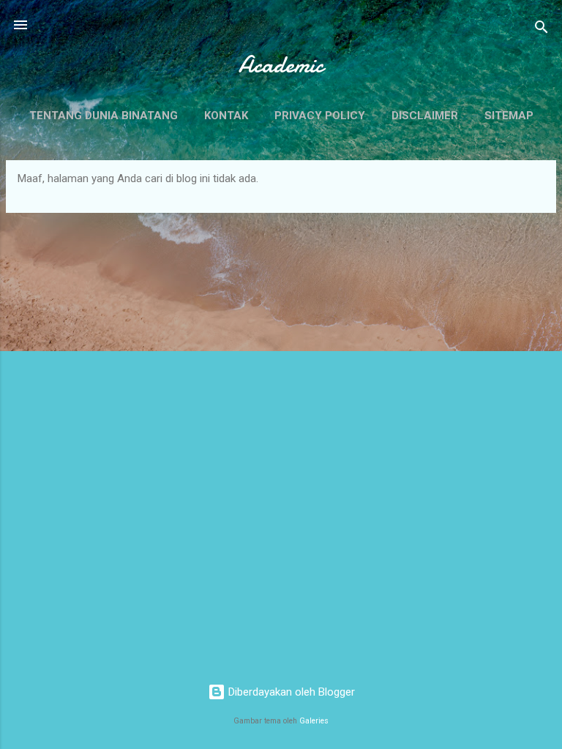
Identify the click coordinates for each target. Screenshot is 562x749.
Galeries (314, 721)
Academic (281, 64)
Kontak (226, 115)
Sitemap (508, 115)
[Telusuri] (541, 29)
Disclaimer (424, 115)
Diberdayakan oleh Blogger (290, 692)
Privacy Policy (319, 115)
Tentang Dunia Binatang (103, 115)
